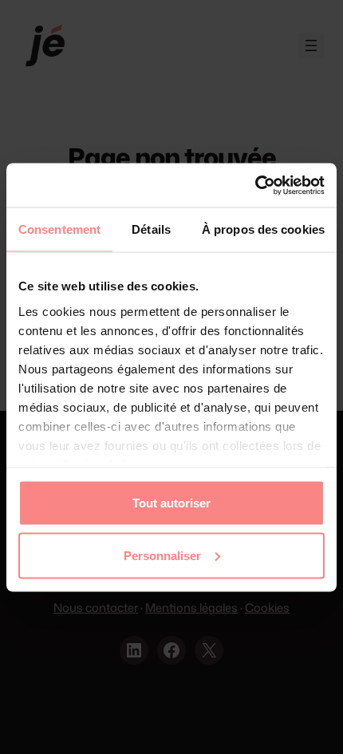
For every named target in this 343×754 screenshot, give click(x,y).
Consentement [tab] (59, 229)
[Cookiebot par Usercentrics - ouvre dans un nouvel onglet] (255, 185)
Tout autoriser (171, 503)
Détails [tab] (151, 229)
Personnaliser (162, 555)
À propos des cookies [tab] (263, 229)
